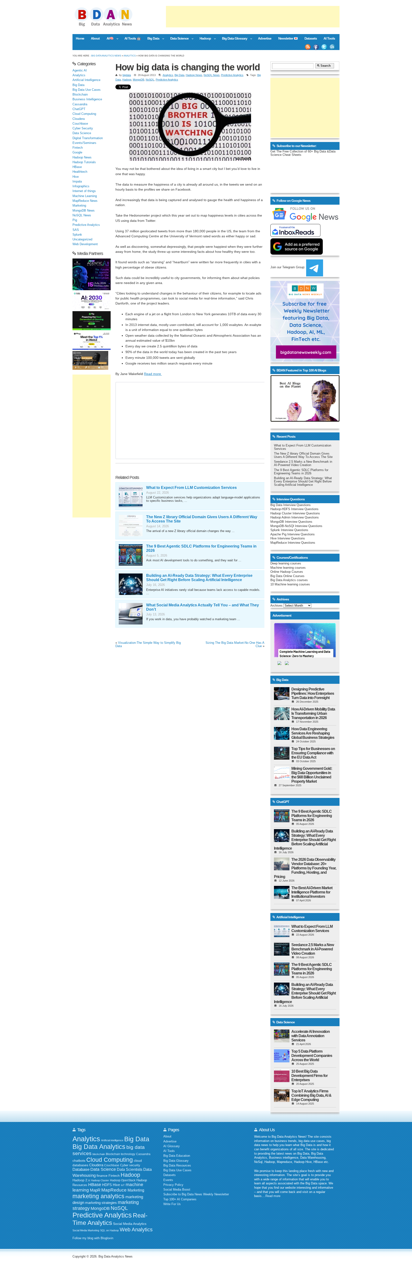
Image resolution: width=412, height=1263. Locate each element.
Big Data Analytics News (106, 55)
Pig (74, 220)
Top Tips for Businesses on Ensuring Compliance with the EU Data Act (313, 753)
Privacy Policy (173, 1185)
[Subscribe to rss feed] (308, 47)
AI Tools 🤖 (132, 38)
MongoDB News (83, 210)
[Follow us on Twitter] (324, 47)
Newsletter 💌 (288, 38)
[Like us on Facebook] (316, 47)
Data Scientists (129, 1169)
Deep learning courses (285, 563)
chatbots (78, 1160)
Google (77, 152)
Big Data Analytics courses (289, 580)
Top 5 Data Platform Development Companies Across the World (311, 1055)
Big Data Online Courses (287, 576)
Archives (276, 605)
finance (102, 1175)
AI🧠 (108, 38)
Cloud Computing (84, 114)
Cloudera (78, 119)
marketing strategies (101, 1203)
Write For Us (172, 1204)
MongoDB (138, 79)
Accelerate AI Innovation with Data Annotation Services (310, 1036)
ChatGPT (78, 109)
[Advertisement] (253, 16)
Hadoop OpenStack (122, 1180)
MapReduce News (85, 201)
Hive (75, 176)
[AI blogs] (305, 421)
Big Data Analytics (98, 1146)
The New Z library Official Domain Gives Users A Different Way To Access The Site (303, 455)
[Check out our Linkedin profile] (332, 47)
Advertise (264, 38)
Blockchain (80, 94)
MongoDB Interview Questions (291, 521)
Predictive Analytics (232, 75)
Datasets (310, 38)
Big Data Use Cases (86, 89)
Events (168, 1180)
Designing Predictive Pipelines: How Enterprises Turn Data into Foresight (312, 693)
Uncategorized (82, 239)
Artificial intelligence (112, 1140)
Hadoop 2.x (81, 1180)
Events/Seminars (84, 143)
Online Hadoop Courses (286, 571)
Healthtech (79, 171)
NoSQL (150, 79)
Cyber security (130, 1165)
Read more (153, 374)
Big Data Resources (177, 1165)
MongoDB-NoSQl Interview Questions (296, 526)
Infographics (80, 186)
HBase (77, 167)
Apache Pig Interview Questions (292, 534)
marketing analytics (98, 1196)
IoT (123, 1185)
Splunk (77, 234)
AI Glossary (171, 1146)
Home (80, 38)
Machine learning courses (288, 567)
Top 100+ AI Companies (179, 1199)
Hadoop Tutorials (84, 162)
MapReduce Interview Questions (292, 542)
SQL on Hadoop (109, 1230)
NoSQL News (212, 75)
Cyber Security (82, 128)
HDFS (107, 1185)
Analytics (130, 55)
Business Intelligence (87, 99)
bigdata (127, 75)
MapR (95, 1190)
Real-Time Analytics (110, 1219)
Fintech (77, 147)
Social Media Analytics (129, 1224)
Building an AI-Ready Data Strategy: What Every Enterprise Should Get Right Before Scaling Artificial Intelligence (199, 577)
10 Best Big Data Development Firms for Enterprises (309, 1075)
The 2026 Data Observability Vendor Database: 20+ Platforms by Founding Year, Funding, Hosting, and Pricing (305, 868)
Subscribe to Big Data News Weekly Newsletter (196, 1194)
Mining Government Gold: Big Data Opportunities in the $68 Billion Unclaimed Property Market (311, 774)
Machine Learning (84, 196)
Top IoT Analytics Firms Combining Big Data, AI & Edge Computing (311, 1095)
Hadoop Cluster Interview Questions (295, 513)
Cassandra (79, 104)
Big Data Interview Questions (290, 505)
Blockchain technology (120, 1154)
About (95, 38)
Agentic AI (79, 70)
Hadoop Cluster (100, 1180)
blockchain (99, 1154)
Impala (77, 181)
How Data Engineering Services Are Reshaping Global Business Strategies (312, 733)
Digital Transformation (87, 138)
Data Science (178, 38)
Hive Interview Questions (287, 538)
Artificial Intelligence (86, 80)
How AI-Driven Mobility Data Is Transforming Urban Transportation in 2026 (313, 713)
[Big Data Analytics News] (108, 25)
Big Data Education (176, 1155)
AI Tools (329, 38)
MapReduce (114, 1189)
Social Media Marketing (85, 1230)
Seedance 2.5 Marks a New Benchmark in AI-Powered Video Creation (303, 463)
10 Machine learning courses (290, 584)
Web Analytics (136, 1230)
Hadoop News (194, 75)
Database (80, 1169)
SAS (75, 230)
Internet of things (84, 191)
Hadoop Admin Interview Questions (294, 517)
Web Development (85, 244)
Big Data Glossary (232, 38)
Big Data (151, 38)
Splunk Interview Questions (289, 530)
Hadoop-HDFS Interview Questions (294, 509)
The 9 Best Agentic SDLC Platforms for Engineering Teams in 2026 (301, 471)
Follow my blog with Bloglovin (92, 1238)
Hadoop (203, 38)
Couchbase (80, 123)
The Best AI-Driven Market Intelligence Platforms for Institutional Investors (311, 892)
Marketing (79, 205)
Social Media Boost (176, 1189)
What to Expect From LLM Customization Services (191, 488)
